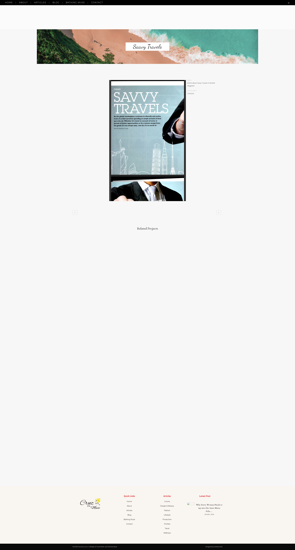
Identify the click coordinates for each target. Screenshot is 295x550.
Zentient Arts (218, 547)
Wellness (167, 533)
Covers (167, 501)
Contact (129, 524)
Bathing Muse (129, 519)
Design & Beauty (167, 506)
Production (167, 519)
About (129, 506)
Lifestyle (167, 515)
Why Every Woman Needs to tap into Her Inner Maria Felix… (209, 508)
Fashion (167, 510)
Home (129, 501)
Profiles (167, 524)
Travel (167, 528)
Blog (129, 515)
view (90, 260)
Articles (129, 510)
